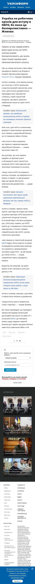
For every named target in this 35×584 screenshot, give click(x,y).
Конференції (22, 513)
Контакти (7, 529)
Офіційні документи (22, 517)
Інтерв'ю (21, 491)
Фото (19, 494)
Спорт (6, 518)
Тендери (7, 543)
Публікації (21, 488)
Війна (6, 488)
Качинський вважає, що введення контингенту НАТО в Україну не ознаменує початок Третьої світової (17, 116)
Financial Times (8, 77)
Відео (20, 497)
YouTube (22, 379)
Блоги (20, 500)
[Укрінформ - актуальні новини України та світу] (17, 3)
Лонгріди (21, 506)
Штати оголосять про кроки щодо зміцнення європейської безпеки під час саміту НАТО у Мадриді (16, 198)
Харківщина (21, 332)
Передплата (8, 532)
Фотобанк (13, 7)
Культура (7, 512)
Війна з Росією (7, 336)
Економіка (7, 497)
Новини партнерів (21, 509)
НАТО (4, 243)
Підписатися (10, 370)
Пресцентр (20, 7)
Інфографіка (22, 503)
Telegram (5, 379)
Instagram (13, 379)
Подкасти (21, 485)
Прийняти (17, 581)
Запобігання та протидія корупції (9, 546)
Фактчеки (7, 500)
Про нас (7, 526)
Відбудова (7, 491)
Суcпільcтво (8, 509)
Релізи (20, 521)
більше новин (17, 382)
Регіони (6, 506)
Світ (5, 503)
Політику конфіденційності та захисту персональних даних (17, 575)
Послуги (5, 7)
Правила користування (8, 539)
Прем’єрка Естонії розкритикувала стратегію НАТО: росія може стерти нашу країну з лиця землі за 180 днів (16, 282)
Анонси (28, 7)
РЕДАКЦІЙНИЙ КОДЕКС (9, 563)
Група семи (12, 332)
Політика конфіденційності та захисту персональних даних (9, 554)
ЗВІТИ (6, 560)
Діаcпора (7, 515)
